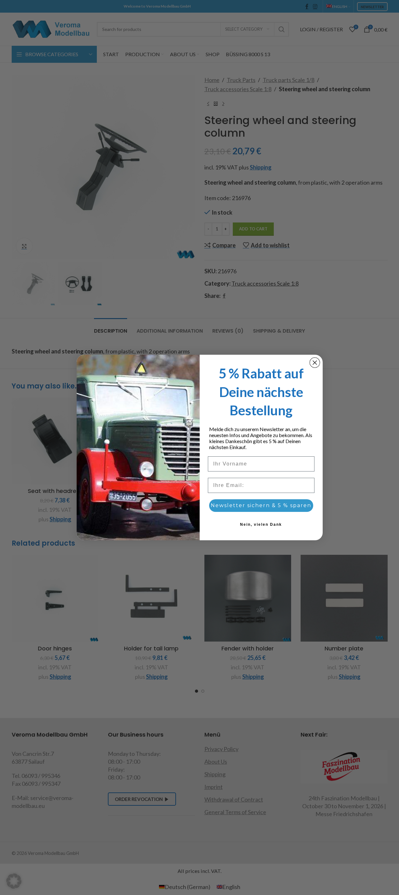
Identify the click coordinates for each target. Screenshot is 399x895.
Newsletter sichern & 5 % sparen (261, 505)
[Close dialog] (315, 362)
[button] (14, 881)
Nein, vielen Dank (261, 524)
